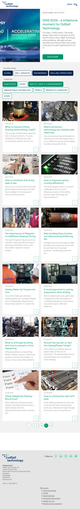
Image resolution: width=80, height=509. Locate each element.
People (38, 90)
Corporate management (51, 498)
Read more (52, 57)
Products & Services (57, 90)
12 (51, 425)
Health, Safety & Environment (46, 84)
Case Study (10, 84)
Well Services (22, 73)
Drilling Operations (61, 73)
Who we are (44, 488)
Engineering (40, 73)
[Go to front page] (10, 4)
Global (7, 73)
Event (23, 84)
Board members (49, 496)
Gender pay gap (48, 501)
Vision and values (49, 491)
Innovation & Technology (17, 90)
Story (7, 96)
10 (41, 425)
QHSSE (45, 493)
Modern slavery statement (52, 504)
